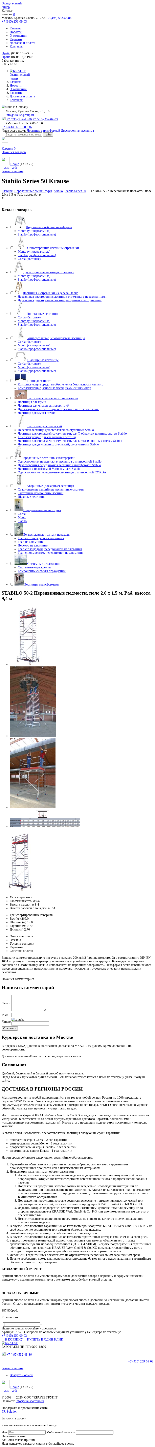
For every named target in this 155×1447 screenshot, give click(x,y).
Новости (16, 32)
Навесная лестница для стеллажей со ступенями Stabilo (56, 430)
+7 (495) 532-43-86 (58, 18)
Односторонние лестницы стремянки (53, 248)
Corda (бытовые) (29, 258)
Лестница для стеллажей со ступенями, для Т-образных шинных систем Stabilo (72, 433)
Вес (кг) (15, 918)
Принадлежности (39, 380)
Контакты (16, 46)
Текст (6, 1003)
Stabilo (22, 521)
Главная (15, 28)
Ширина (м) (18, 922)
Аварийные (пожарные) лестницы (50, 485)
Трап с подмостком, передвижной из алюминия (50, 552)
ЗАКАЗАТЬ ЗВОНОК (17, 127)
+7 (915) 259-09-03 (14, 21)
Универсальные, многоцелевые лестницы (56, 338)
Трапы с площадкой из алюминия (41, 538)
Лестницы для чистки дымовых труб (43, 405)
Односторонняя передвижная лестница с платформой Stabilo (60, 461)
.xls (6, 167)
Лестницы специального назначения (52, 398)
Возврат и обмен (21, 1375)
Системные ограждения (43, 563)
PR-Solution (9, 1411)
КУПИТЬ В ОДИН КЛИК (45, 1339)
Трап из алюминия (30, 541)
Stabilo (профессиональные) (37, 234)
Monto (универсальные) (34, 230)
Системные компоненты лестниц (41, 493)
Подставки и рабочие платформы (49, 227)
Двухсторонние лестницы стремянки (48, 272)
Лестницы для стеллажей (44, 426)
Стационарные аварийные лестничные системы (51, 489)
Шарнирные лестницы (43, 360)
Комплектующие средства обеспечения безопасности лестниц (60, 384)
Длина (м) (16, 929)
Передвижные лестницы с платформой (48, 458)
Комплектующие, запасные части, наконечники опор (54, 388)
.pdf (14, 167)
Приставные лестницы (42, 313)
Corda (22, 513)
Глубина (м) (18, 925)
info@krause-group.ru (19, 115)
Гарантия (16, 39)
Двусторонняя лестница (77, 130)
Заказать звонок (12, 171)
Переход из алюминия (33, 545)
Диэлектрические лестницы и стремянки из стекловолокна (58, 409)
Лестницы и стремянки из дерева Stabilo (50, 293)
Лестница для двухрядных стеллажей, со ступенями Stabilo (58, 444)
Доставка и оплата (22, 42)
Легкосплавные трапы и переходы (46, 534)
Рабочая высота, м (22, 901)
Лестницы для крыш (32, 402)
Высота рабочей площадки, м (30, 908)
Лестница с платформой (43, 130)
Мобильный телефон (60, 1432)
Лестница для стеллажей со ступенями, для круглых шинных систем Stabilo (70, 440)
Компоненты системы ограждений (42, 571)
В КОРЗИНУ (14, 1339)
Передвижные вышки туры (42, 510)
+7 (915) (140, 1361)
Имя (5, 1014)
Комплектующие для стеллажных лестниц (47, 437)
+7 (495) (19, 1354)
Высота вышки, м (22, 904)
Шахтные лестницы (31, 496)
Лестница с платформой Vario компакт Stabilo (49, 468)
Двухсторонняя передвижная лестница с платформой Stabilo (59, 465)
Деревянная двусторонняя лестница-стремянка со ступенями (60, 300)
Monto (22, 517)
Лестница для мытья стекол (37, 412)
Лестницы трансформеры (41, 584)
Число (6, 1021)
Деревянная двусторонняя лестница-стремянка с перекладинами (62, 296)
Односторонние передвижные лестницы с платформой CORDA (62, 472)
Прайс (6, 53)
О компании (18, 35)
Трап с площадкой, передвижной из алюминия (50, 549)
